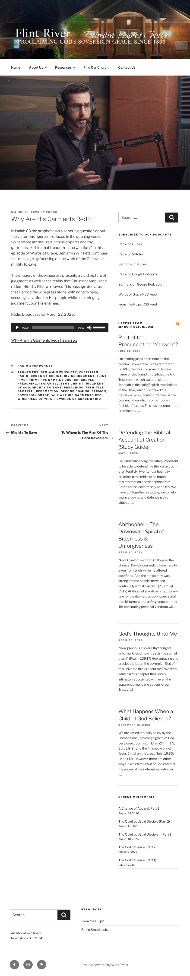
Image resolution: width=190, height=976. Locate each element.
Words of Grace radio (80, 399)
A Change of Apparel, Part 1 (138, 808)
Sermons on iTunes (132, 264)
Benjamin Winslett (59, 372)
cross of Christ (46, 376)
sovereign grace (33, 395)
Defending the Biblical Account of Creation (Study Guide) (144, 439)
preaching (74, 387)
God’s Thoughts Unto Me (147, 634)
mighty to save (47, 387)
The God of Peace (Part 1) (137, 860)
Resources (63, 67)
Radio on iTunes (130, 244)
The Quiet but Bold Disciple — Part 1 (144, 834)
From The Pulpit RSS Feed (137, 304)
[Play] (17, 327)
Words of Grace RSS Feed (137, 294)
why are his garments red (76, 395)
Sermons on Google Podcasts (140, 284)
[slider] (99, 327)
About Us (36, 67)
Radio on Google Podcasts (137, 274)
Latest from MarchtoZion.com (135, 325)
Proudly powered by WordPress (104, 965)
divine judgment (79, 376)
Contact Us (126, 67)
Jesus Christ (71, 383)
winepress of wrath (37, 399)
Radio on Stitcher (131, 254)
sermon (99, 391)
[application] (59, 327)
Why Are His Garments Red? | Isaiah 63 (44, 340)
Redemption (47, 391)
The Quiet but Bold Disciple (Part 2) (144, 821)
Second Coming (75, 391)
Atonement (28, 372)
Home (15, 67)
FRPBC (51, 212)
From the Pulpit (92, 921)
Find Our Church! (96, 67)
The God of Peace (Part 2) (137, 847)
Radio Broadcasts (35, 365)
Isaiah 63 (48, 383)
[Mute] (89, 327)
